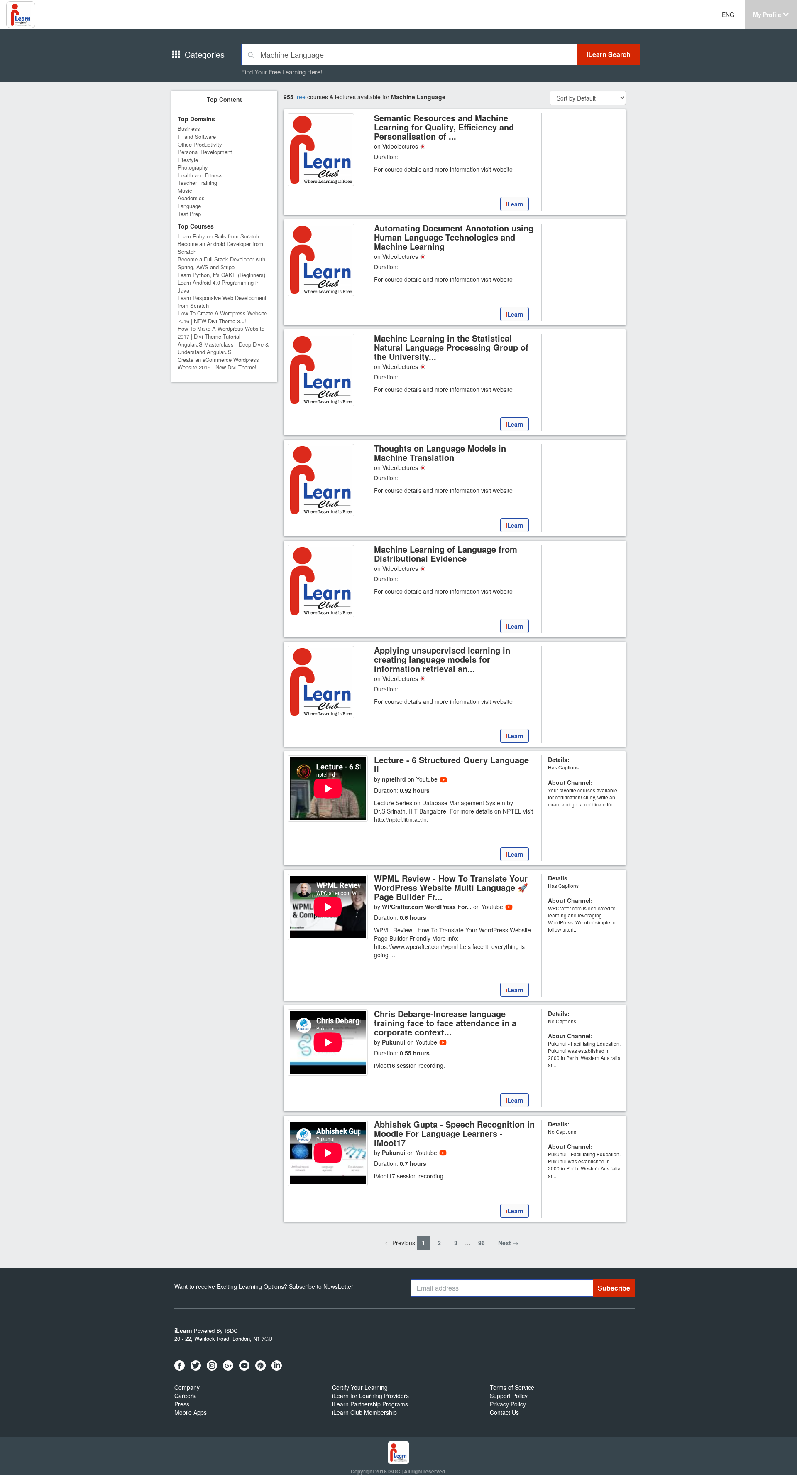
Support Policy (509, 1395)
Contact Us (504, 1412)
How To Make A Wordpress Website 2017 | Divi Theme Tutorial (221, 332)
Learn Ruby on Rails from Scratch (218, 236)
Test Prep (189, 214)
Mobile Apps (190, 1412)
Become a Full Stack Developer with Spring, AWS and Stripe (221, 263)
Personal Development (205, 152)
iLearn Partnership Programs (370, 1404)
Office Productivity (200, 144)
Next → (508, 1243)
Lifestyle (188, 160)
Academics (191, 198)
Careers (185, 1395)
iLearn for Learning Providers (370, 1395)
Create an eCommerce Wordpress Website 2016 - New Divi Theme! (218, 363)
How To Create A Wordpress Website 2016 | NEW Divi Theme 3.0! (222, 317)
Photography (193, 167)
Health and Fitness (200, 175)
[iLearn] (454, 197)
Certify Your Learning (360, 1387)
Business (189, 129)
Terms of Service (512, 1387)
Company (187, 1387)
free (300, 97)
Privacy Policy (508, 1404)
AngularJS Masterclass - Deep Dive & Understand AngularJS (223, 348)
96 (481, 1243)
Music (185, 190)
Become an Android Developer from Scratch (220, 248)
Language (189, 206)
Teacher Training (197, 183)
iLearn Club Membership (364, 1412)
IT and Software (197, 136)
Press (181, 1404)
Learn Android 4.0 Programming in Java (218, 286)
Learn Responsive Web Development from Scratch (222, 302)
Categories (205, 54)
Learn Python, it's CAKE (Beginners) (221, 275)
